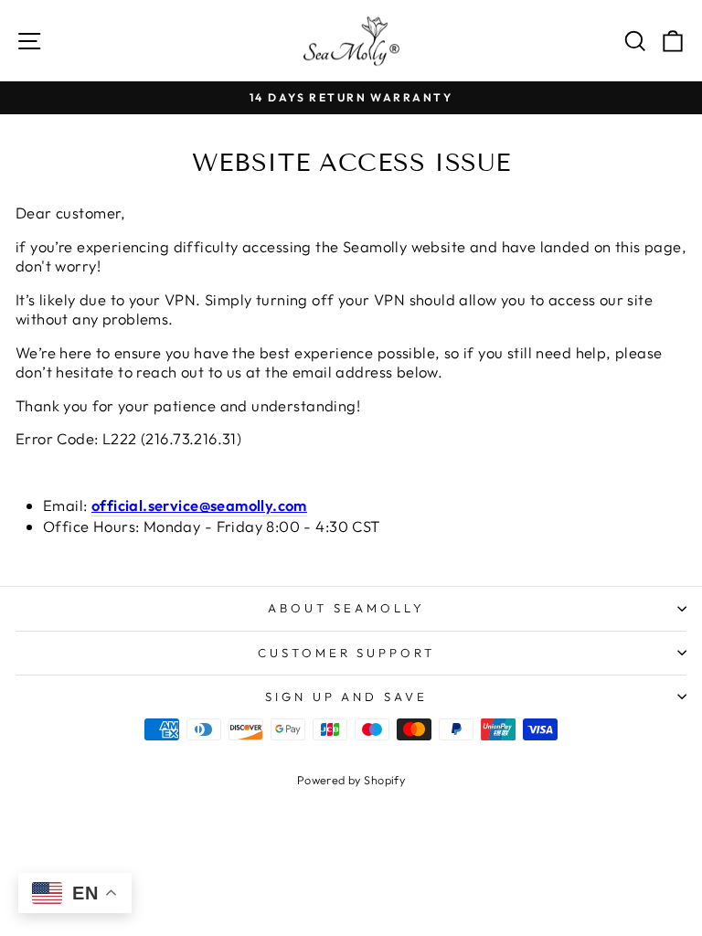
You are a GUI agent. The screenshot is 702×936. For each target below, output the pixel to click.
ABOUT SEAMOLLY (346, 608)
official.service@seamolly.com (199, 505)
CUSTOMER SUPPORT (347, 652)
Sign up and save (347, 696)
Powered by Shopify (351, 779)
